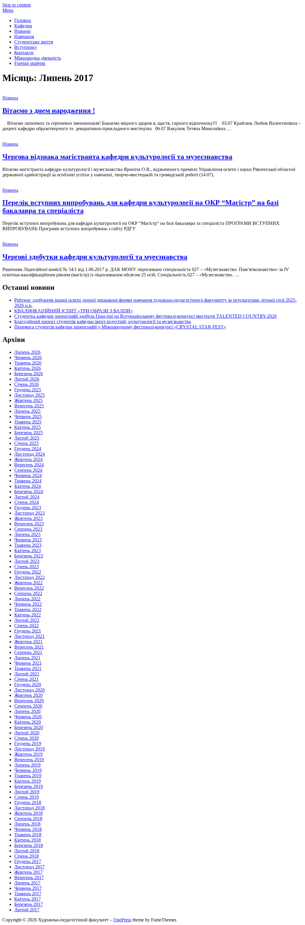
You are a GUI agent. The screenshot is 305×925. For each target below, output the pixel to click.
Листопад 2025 (29, 395)
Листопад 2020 (29, 689)
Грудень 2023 (27, 507)
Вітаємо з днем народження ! (48, 110)
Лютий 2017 (26, 909)
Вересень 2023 (29, 523)
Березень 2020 (28, 727)
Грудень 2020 (27, 684)
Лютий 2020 (26, 732)
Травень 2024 (27, 480)
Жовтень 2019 (28, 754)
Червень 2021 (28, 663)
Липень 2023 (27, 534)
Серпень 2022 (28, 593)
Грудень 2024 (27, 448)
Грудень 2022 (27, 571)
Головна (22, 20)
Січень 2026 (26, 384)
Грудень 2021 (27, 630)
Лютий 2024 (26, 496)
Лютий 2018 (26, 850)
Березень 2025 (28, 432)
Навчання (24, 36)
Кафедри (23, 25)
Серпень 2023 (28, 529)
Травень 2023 (27, 545)
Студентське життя (33, 41)
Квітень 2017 (27, 898)
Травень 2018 (27, 834)
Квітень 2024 (27, 486)
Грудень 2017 (27, 861)
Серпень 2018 (28, 818)
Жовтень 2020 (28, 695)
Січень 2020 (26, 738)
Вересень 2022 (29, 588)
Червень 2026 (28, 357)
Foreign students (29, 63)
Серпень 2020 (28, 705)
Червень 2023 (28, 539)
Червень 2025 (28, 416)
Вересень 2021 (29, 647)
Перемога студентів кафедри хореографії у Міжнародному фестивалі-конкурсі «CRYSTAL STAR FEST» (120, 326)
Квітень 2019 (27, 781)
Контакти (24, 52)
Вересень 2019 (29, 759)
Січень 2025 (26, 443)
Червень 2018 (28, 829)
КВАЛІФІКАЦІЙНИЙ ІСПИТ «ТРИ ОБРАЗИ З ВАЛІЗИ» (73, 310)
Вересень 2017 (29, 877)
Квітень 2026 (27, 368)
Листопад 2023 (29, 513)
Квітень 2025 (27, 427)
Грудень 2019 (27, 743)
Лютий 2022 (26, 620)
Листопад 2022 (29, 577)
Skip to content (16, 4)
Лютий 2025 (26, 437)
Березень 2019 (28, 786)
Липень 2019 (27, 764)
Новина (10, 97)
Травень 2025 (27, 421)
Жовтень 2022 (28, 582)
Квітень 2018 (27, 840)
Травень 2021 (27, 668)
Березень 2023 (28, 555)
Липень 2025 (27, 411)
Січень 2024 (26, 502)
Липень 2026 (27, 352)
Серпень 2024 (28, 470)
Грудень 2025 (27, 389)
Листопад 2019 (29, 748)
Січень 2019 (26, 797)
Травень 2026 (27, 362)
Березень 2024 (28, 491)
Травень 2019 (27, 775)
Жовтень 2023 (28, 518)
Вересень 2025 (29, 405)
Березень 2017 (28, 904)
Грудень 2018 (27, 802)
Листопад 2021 (29, 636)
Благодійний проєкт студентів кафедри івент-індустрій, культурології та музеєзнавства (102, 321)
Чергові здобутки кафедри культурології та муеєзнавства (94, 257)
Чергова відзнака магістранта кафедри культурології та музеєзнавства (117, 157)
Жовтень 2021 (28, 641)
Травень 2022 (27, 609)
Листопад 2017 (29, 866)
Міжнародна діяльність (37, 57)
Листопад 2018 (29, 807)
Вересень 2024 (29, 464)
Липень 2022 (27, 598)
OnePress (122, 919)
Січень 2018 (26, 856)
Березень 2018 (28, 845)
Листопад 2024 (29, 454)
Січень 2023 (26, 566)
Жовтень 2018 (28, 813)
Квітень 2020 (27, 722)
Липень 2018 (27, 823)
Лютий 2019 (26, 791)
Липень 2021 (27, 657)
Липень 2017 (27, 882)
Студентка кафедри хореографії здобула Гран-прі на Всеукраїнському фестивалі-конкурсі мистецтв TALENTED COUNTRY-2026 (145, 316)
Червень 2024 (28, 475)
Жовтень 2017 (28, 872)
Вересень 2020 (29, 700)
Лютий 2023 (26, 561)
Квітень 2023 (27, 550)
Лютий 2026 (26, 378)
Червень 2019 (28, 770)
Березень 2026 (28, 373)
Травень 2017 (27, 893)
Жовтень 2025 (28, 400)
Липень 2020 (27, 711)
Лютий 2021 (26, 673)
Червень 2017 (28, 888)
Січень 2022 (26, 625)
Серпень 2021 (28, 652)
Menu (7, 10)
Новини (22, 31)
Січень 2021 (26, 679)
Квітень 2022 (27, 614)
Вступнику (25, 47)
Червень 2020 (28, 716)
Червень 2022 (28, 604)
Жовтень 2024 (28, 459)
